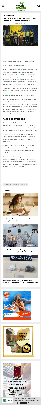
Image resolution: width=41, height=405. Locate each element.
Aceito (24, 403)
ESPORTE (12, 15)
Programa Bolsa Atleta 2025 (14, 74)
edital (7, 95)
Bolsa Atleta (7, 184)
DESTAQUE (5, 15)
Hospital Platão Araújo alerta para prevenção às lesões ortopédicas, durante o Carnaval (20, 251)
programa (24, 184)
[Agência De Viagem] (17, 319)
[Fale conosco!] (18, 356)
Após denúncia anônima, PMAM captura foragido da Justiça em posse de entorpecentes (20, 282)
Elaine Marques (9, 23)
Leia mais (31, 403)
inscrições (16, 184)
